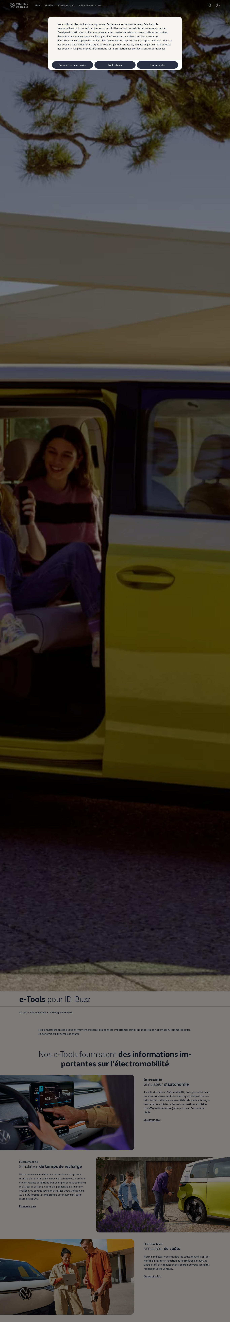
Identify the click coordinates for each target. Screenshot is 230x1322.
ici (163, 48)
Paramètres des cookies (72, 65)
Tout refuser (115, 65)
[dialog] (115, 661)
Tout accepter (157, 65)
